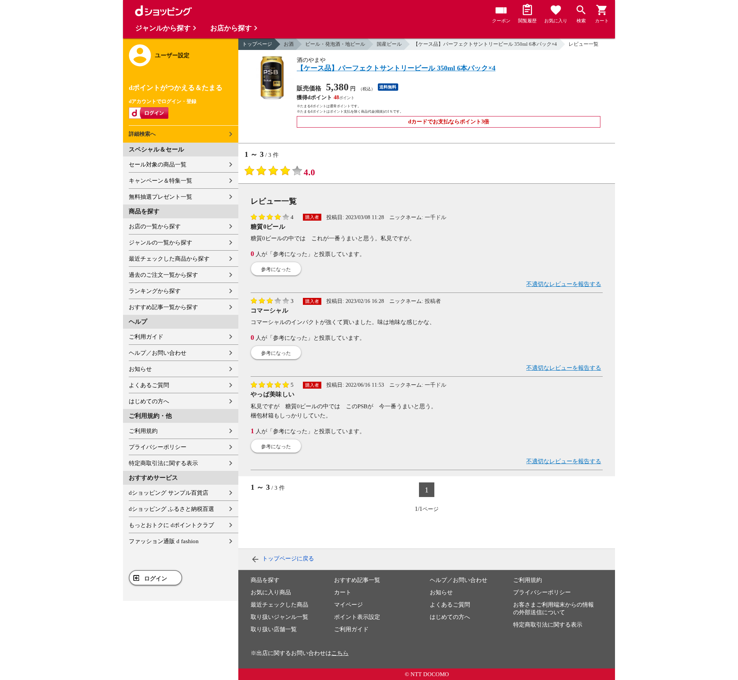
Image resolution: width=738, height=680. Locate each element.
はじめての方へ (149, 401)
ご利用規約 (143, 431)
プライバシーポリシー (157, 447)
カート (342, 592)
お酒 (289, 44)
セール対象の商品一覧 (157, 164)
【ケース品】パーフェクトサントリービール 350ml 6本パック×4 (485, 44)
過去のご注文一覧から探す (163, 275)
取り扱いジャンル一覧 (279, 617)
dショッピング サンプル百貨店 (168, 493)
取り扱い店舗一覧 (274, 629)
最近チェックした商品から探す (169, 259)
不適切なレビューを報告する (563, 284)
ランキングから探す (155, 291)
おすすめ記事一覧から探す (163, 307)
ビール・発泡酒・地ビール (335, 44)
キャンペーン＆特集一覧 (160, 181)
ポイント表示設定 (357, 617)
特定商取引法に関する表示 (163, 463)
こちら (340, 653)
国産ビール (389, 44)
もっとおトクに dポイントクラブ (171, 525)
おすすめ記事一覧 (357, 580)
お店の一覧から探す (155, 226)
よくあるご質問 (149, 385)
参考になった (276, 269)
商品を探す (265, 580)
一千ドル (435, 217)
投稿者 (433, 301)
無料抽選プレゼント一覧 (160, 197)
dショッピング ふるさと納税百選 (171, 509)
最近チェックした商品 (279, 605)
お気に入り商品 (271, 592)
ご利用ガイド (146, 337)
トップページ (257, 44)
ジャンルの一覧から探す (160, 242)
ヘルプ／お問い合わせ (157, 353)
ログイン (155, 578)
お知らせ (140, 369)
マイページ (348, 605)
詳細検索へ (142, 134)
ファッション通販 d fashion (164, 541)
